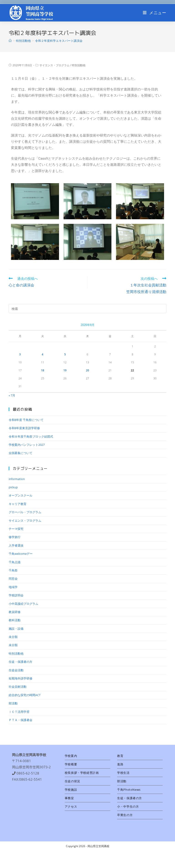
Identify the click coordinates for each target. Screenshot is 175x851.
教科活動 (15, 620)
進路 (120, 764)
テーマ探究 (16, 529)
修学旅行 (15, 537)
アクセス (71, 806)
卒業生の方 (125, 815)
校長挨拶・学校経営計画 (82, 773)
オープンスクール (20, 495)
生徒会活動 (16, 670)
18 (42, 370)
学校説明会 (16, 595)
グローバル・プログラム (25, 512)
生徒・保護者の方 (20, 662)
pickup (13, 487)
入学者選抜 (16, 545)
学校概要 (71, 764)
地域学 (13, 587)
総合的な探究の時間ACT (25, 695)
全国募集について (20, 453)
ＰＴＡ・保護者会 (20, 720)
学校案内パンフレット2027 (27, 445)
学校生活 (123, 773)
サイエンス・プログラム (54, 65)
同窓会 (13, 578)
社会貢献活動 (17, 686)
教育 (120, 756)
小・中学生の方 (128, 806)
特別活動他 (78, 65)
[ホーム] (10, 41)
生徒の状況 (72, 781)
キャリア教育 (17, 504)
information (17, 479)
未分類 (13, 637)
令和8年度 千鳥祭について (26, 420)
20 (87, 370)
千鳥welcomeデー (21, 554)
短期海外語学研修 (20, 678)
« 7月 (12, 395)
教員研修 (15, 612)
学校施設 (71, 790)
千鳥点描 (15, 562)
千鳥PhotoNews (129, 790)
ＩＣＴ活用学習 (19, 712)
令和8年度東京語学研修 (24, 428)
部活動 (13, 703)
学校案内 (71, 756)
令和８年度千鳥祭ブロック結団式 (31, 436)
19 (65, 370)
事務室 (69, 798)
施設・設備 (16, 628)
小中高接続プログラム (23, 604)
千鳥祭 (13, 570)
